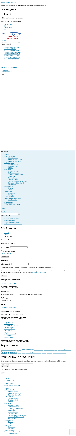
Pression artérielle (13, 166)
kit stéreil (23, 352)
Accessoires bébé (4, 350)
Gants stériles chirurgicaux (12, 57)
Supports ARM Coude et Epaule (17, 181)
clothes (52, 350)
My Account (8, 24)
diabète (68, 350)
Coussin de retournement (11, 47)
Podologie (11, 195)
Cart (5, 29)
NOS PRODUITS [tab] (9, 378)
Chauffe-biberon (47, 350)
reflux (59, 352)
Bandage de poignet (14, 171)
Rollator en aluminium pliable (13, 52)
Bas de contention (9, 196)
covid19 (63, 350)
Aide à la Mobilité (9, 156)
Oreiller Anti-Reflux (10, 49)
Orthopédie (7, 169)
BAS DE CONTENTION (12, 59)
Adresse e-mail (6, 264)
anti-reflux (19, 350)
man (27, 352)
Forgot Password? (6, 253)
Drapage (6, 154)
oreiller (39, 352)
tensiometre (63, 352)
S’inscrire (3, 276)
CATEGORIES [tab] (9, 380)
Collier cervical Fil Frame (11, 55)
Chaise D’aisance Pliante (11, 50)
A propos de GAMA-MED (12, 204)
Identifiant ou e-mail (8, 243)
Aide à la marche (13, 158)
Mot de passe (5, 247)
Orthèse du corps (13, 178)
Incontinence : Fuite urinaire (12, 198)
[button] (3, 40)
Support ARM (12, 184)
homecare (13, 353)
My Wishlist (7, 27)
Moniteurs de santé (13, 164)
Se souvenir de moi (9, 251)
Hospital (19, 352)
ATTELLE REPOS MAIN (12, 54)
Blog (5, 26)
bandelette (37, 350)
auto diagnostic (28, 350)
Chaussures (11, 193)
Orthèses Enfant (13, 179)
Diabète (10, 168)
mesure (35, 353)
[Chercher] (19, 42)
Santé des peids (8, 191)
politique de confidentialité (38, 272)
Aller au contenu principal (8, 2)
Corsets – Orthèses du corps (16, 174)
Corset (59, 350)
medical (30, 353)
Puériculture (55, 352)
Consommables (8, 186)
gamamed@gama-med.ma (8, 307)
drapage (5, 352)
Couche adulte (12, 200)
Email (14, 283)
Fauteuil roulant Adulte (15, 159)
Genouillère (11, 176)
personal (49, 353)
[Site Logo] (11, 38)
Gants (10, 190)
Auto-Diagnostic (9, 163)
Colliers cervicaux (13, 173)
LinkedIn (9, 283)
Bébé (42, 350)
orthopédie (44, 352)
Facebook (3, 283)
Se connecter (5, 256)
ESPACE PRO (8, 203)
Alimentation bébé (12, 350)
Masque (10, 188)
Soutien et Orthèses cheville (16, 183)
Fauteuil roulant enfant (14, 161)
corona (55, 350)
